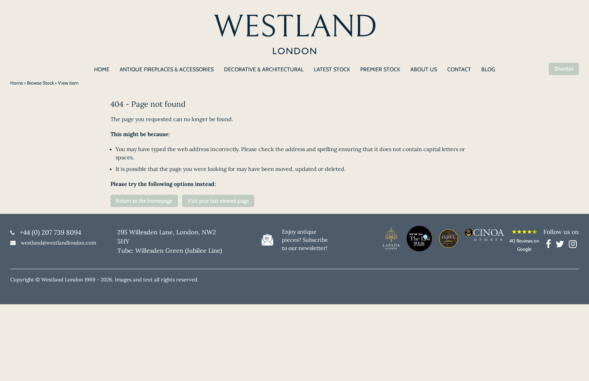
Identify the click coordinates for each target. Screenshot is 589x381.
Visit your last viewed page (218, 200)
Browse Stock (40, 83)
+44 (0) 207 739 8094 (50, 232)
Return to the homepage (144, 200)
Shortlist (563, 68)
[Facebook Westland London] (550, 245)
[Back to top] (575, 367)
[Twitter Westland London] (562, 245)
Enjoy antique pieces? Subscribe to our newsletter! (305, 239)
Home (16, 83)
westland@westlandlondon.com (58, 242)
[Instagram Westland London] (573, 245)
